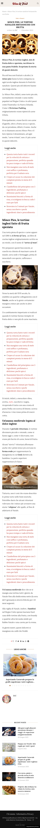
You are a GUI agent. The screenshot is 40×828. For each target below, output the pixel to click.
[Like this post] (13, 641)
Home (4, 11)
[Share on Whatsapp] (25, 641)
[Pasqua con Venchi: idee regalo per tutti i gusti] (9, 747)
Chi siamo (11, 814)
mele (11, 402)
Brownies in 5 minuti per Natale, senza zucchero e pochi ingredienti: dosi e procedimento (21, 209)
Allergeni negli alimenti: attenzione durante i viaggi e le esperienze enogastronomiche (27, 731)
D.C (16, 30)
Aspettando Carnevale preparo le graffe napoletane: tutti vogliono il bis (27, 760)
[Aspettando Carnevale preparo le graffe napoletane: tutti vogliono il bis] (20, 665)
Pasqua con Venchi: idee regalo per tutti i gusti (27, 745)
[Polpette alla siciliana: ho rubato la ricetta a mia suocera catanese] (9, 790)
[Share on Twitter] (18, 641)
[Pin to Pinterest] (20, 641)
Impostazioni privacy (32, 826)
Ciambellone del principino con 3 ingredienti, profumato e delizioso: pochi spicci (21, 189)
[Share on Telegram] (28, 641)
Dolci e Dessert (20, 18)
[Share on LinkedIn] (23, 641)
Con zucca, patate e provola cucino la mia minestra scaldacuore (26, 775)
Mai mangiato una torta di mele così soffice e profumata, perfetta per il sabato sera (20, 170)
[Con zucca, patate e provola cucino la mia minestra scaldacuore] (9, 776)
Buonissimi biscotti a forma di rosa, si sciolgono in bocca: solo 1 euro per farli (21, 199)
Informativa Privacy (25, 814)
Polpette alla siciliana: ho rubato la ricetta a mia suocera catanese (27, 789)
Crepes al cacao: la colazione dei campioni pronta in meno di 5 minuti (21, 180)
